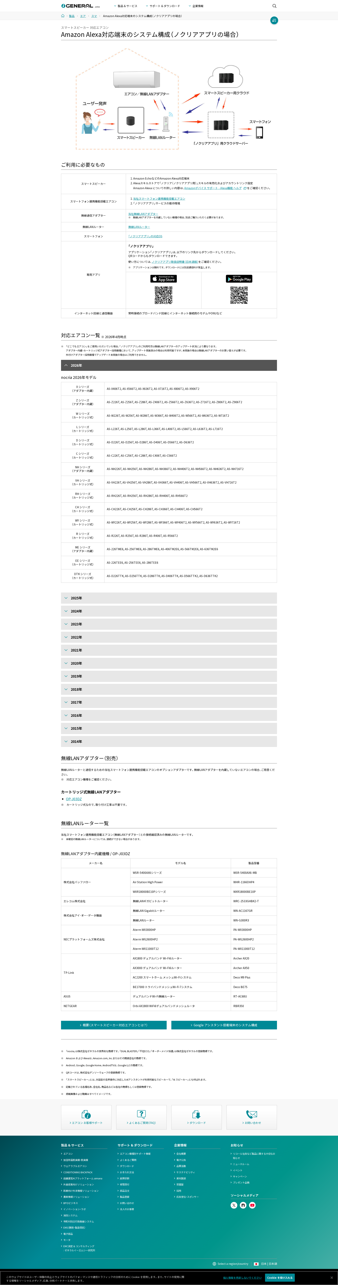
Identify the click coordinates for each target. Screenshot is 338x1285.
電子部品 (68, 1234)
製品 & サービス (72, 1145)
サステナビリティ (185, 1172)
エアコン (68, 1153)
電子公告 (181, 1160)
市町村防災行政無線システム (78, 1221)
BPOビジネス (70, 1203)
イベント (237, 1170)
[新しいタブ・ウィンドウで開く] (234, 1204)
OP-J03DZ (74, 798)
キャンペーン (240, 1176)
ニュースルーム (241, 1164)
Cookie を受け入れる (280, 1278)
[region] (169, 1278)
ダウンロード (127, 1166)
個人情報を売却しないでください (242, 1278)
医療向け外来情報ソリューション (81, 1190)
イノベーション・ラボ (74, 1209)
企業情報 (180, 1145)
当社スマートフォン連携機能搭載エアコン (159, 199)
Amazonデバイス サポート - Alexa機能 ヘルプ (213, 188)
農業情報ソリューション (76, 1197)
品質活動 (181, 1166)
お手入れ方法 (127, 1172)
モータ (66, 1240)
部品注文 (124, 1190)
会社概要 (181, 1153)
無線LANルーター (139, 227)
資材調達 (181, 1178)
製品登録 (124, 1197)
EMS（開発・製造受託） (74, 1227)
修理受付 (124, 1184)
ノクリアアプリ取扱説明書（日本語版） (175, 262)
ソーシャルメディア (245, 1195)
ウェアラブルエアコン (75, 1166)
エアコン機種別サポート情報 (135, 1153)
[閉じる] (331, 1277)
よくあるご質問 (128, 1160)
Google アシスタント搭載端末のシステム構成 (225, 1025)
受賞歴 (179, 1184)
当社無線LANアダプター (143, 214)
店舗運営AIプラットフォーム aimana (82, 1178)
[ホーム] (64, 16)
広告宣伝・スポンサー (187, 1197)
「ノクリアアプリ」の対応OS (145, 236)
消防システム (70, 1215)
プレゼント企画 (241, 1182)
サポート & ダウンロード (135, 1145)
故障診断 (124, 1178)
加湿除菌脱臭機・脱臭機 (75, 1160)
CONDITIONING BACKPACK (78, 1172)
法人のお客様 (127, 1209)
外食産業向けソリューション (78, 1184)
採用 (178, 1190)
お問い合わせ (127, 1203)
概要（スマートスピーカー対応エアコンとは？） (115, 1025)
